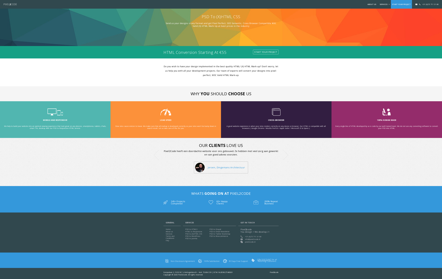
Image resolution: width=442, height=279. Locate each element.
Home (168, 229)
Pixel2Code (182, 275)
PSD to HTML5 (191, 229)
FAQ (167, 240)
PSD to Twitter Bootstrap (219, 234)
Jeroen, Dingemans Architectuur (226, 167)
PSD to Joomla (191, 238)
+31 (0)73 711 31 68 (430, 4)
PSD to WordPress (192, 236)
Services (384, 4)
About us (372, 4)
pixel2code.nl (250, 242)
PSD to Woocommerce (218, 236)
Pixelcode (10, 4)
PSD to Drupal (215, 229)
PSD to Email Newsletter (219, 231)
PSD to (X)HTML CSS (193, 234)
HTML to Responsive (193, 231)
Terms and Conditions (170, 237)
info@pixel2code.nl (252, 239)
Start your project (401, 4)
